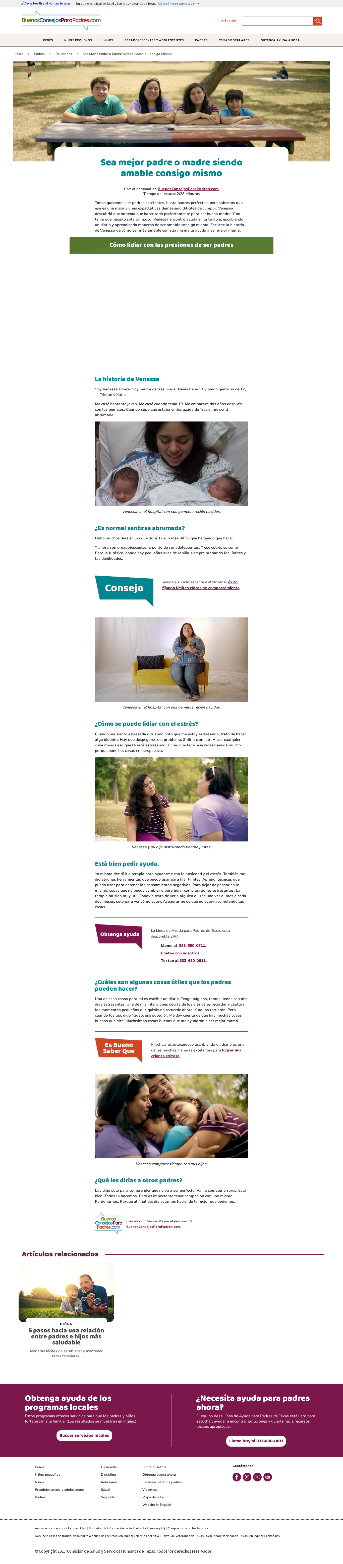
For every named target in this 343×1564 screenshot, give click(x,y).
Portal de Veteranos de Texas (182, 1536)
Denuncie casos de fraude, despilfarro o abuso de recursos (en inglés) (84, 1536)
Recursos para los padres (162, 1482)
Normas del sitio (147, 1536)
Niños (39, 1482)
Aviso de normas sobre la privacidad (60, 1528)
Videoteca (149, 1489)
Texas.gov (273, 1536)
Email (267, 1477)
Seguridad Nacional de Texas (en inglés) (234, 1536)
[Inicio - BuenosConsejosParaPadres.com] (62, 28)
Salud (105, 1489)
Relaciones (109, 1482)
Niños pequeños (47, 1474)
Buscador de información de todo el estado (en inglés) (127, 1528)
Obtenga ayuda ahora (159, 1474)
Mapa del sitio (153, 1497)
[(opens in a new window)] (48, 3)
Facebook (237, 1477)
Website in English (156, 1505)
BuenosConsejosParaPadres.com (188, 188)
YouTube (257, 1477)
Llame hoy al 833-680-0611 (256, 1441)
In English (228, 21)
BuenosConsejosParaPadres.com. (153, 1227)
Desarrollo (109, 1467)
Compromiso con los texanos (188, 1528)
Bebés (39, 1467)
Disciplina (108, 1474)
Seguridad (109, 1497)
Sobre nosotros (154, 1467)
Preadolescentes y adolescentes (60, 1489)
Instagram (247, 1477)
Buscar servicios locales (84, 1435)
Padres (40, 1497)
